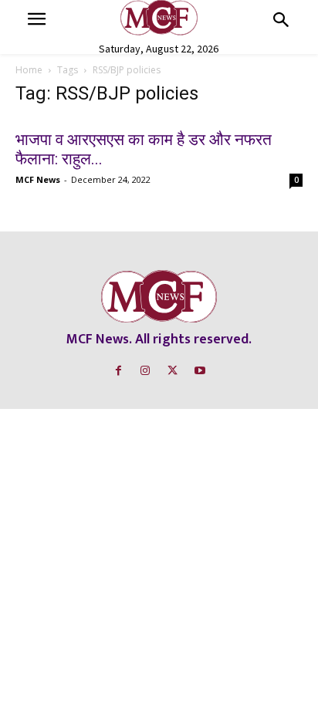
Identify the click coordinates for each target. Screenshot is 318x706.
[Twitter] (172, 370)
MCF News (37, 179)
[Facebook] (118, 370)
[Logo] (159, 17)
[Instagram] (145, 370)
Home (28, 69)
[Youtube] (199, 370)
